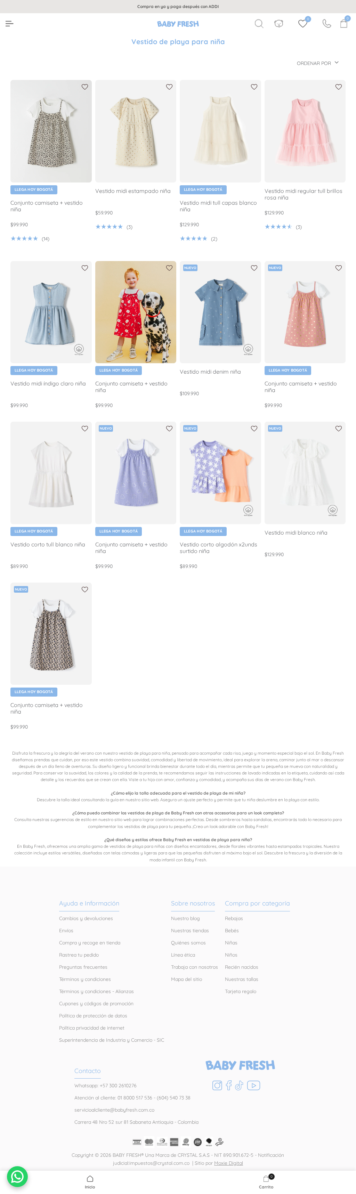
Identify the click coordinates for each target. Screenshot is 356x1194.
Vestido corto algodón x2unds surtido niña (218, 547)
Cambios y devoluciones (86, 918)
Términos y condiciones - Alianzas (96, 991)
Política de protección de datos (93, 1016)
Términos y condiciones (85, 979)
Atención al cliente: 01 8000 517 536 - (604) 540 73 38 (132, 1098)
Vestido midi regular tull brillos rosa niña (303, 194)
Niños (231, 955)
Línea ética (183, 955)
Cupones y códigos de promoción (96, 1003)
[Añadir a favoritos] (84, 86)
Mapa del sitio (186, 979)
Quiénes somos (188, 943)
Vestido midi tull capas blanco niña (218, 206)
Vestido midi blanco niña (296, 532)
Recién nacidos (241, 967)
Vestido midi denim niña (210, 371)
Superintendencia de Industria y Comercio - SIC (111, 1040)
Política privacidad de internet (91, 1028)
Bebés (232, 930)
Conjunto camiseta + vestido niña (46, 206)
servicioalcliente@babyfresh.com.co (114, 1110)
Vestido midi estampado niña (133, 191)
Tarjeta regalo (240, 991)
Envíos (66, 930)
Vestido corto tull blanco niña (47, 544)
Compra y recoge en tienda (89, 943)
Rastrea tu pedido (79, 955)
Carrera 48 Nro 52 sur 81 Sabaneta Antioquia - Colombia (136, 1122)
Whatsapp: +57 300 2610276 (105, 1085)
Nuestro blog (185, 918)
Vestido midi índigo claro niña (48, 383)
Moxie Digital (228, 1163)
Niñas (231, 943)
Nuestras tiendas (190, 930)
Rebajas (234, 918)
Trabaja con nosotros (194, 967)
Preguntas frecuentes (83, 967)
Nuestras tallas (241, 979)
